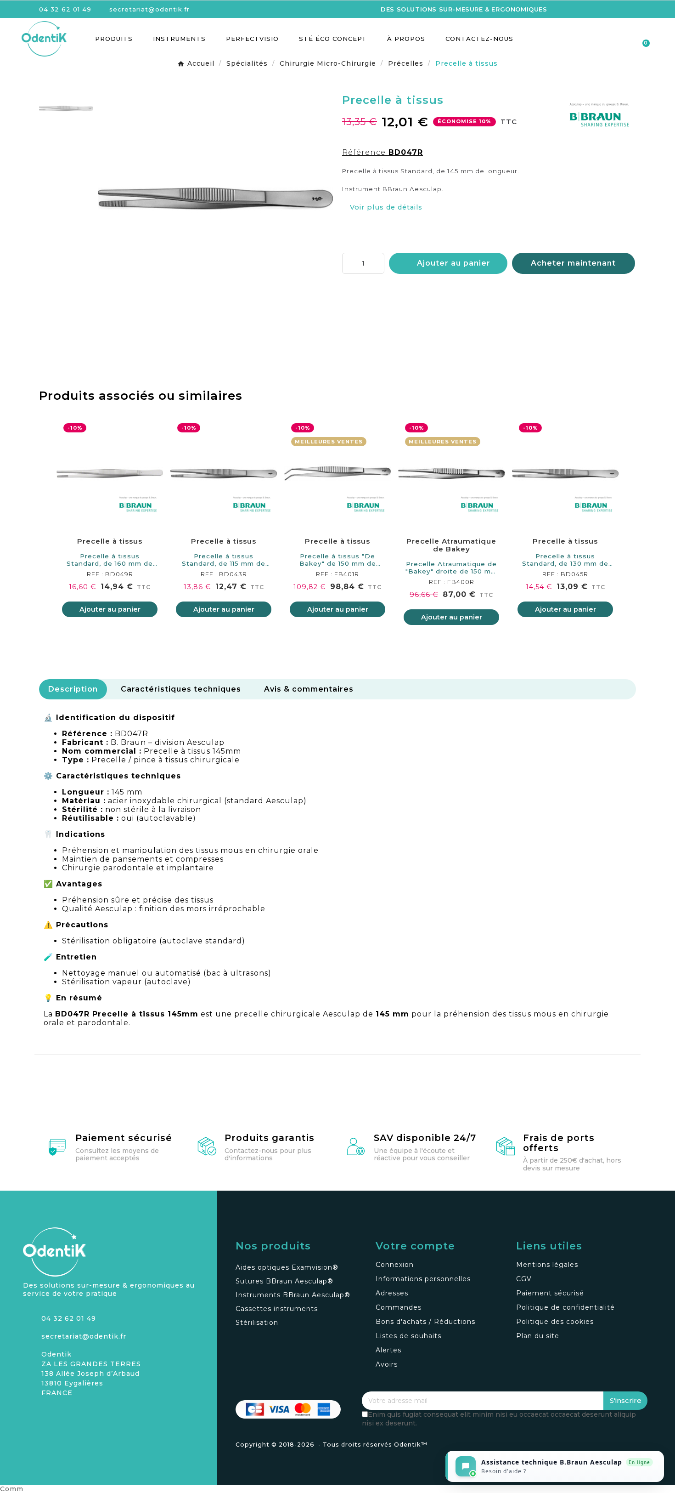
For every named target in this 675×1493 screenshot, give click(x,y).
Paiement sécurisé (123, 1137)
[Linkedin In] (62, 1415)
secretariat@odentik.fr (83, 1336)
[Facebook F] (46, 1415)
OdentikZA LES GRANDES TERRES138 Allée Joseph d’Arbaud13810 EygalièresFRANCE (91, 1373)
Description (73, 689)
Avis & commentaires (309, 689)
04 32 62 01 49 (68, 1318)
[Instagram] (29, 1415)
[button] (593, 39)
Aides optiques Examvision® (287, 1267)
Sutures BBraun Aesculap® (284, 1281)
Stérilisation (257, 1322)
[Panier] (642, 38)
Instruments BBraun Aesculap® (293, 1295)
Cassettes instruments (277, 1309)
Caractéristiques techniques (181, 689)
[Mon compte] (609, 39)
